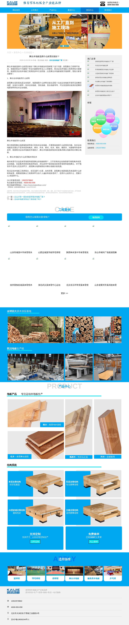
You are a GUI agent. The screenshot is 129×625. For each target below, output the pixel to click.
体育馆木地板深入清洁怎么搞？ (105, 91)
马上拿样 (94, 541)
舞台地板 (114, 127)
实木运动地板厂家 (55, 60)
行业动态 (28, 52)
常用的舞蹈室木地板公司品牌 (104, 69)
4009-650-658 (29, 183)
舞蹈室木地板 (114, 124)
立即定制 (35, 541)
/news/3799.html (30, 187)
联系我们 (108, 10)
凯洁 (97, 115)
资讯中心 (89, 10)
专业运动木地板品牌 (101, 65)
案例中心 (71, 10)
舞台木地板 (107, 125)
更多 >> (64, 293)
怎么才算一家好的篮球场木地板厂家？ (29, 197)
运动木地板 (103, 117)
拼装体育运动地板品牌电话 (103, 77)
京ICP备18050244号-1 (20, 619)
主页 (9, 52)
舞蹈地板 (109, 132)
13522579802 (27, 180)
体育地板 (110, 114)
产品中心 (53, 10)
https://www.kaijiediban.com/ (34, 185)
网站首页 (16, 10)
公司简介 (34, 10)
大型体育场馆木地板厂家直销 (104, 73)
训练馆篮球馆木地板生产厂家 (104, 61)
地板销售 (96, 123)
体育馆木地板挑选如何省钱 (103, 85)
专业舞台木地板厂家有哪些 (103, 81)
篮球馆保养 (101, 131)
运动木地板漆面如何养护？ (103, 95)
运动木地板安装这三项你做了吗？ (28, 199)
